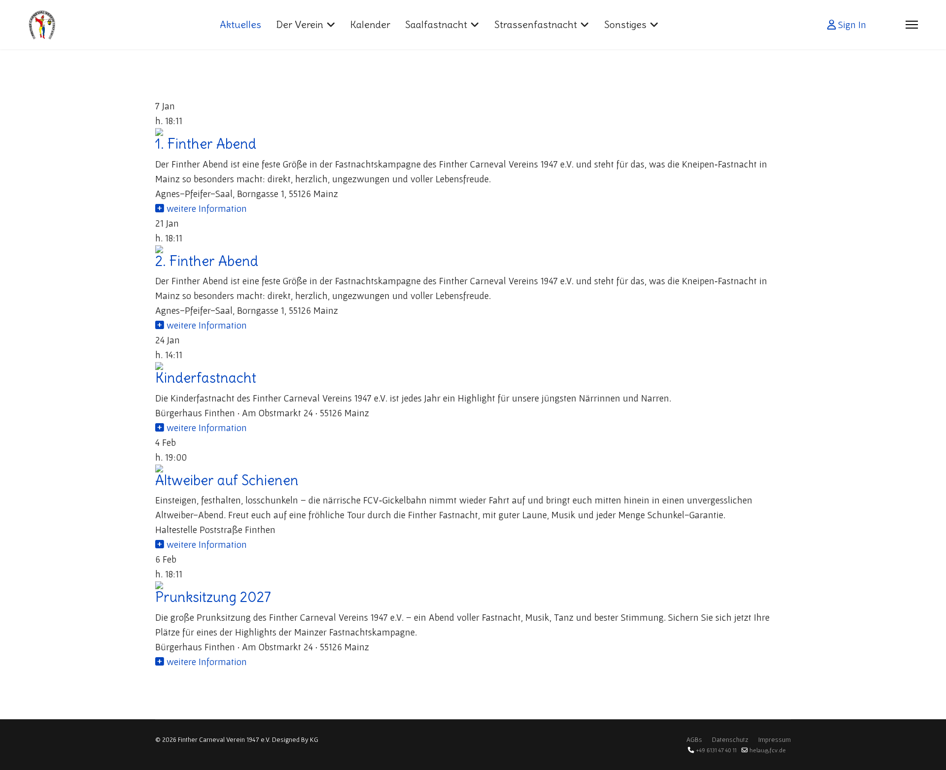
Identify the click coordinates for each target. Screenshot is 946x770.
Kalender (370, 24)
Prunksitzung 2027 (213, 597)
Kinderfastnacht (205, 378)
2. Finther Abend (206, 261)
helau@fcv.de (767, 750)
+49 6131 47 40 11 (716, 750)
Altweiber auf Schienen (227, 480)
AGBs (694, 739)
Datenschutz (730, 739)
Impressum (774, 739)
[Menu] (912, 24)
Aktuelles (240, 24)
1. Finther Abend (205, 144)
